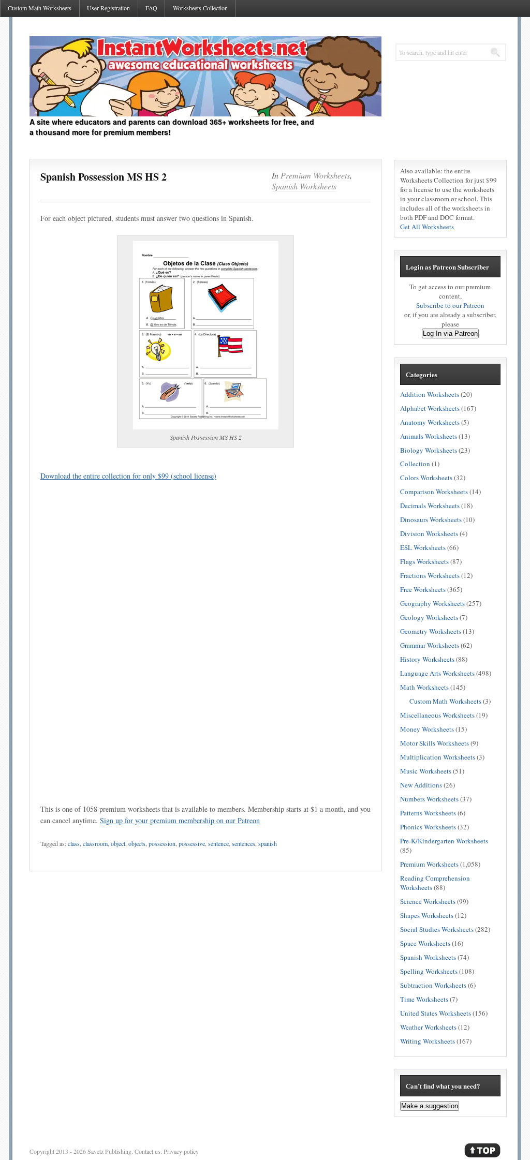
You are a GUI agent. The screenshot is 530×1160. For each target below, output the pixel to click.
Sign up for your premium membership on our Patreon (180, 820)
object (118, 843)
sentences (243, 843)
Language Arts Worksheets (437, 673)
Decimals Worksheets (430, 505)
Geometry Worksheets (430, 631)
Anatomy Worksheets (430, 422)
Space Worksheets (425, 943)
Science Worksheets (427, 901)
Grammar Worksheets (429, 645)
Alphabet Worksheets (430, 408)
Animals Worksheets (428, 436)
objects (136, 843)
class (74, 843)
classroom (95, 843)
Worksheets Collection (200, 8)
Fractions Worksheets (430, 575)
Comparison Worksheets (434, 491)
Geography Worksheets (432, 603)
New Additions (421, 785)
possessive (192, 843)
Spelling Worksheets (429, 971)
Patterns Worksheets (428, 812)
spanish (267, 843)
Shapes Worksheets (426, 915)
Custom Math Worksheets (39, 8)
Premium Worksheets (315, 175)
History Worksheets (427, 659)
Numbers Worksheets (429, 799)
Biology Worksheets (428, 450)
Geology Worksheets (429, 617)
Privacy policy (181, 1151)
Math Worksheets (424, 687)
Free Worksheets (423, 589)
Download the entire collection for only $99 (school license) (128, 476)
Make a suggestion (429, 1106)
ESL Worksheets (423, 547)
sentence (218, 843)
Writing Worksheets (427, 1041)
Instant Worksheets (205, 76)
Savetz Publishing (109, 1151)
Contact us (147, 1151)
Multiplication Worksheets (437, 757)
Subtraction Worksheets (433, 985)
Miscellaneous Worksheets (437, 715)
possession (162, 843)
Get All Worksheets (427, 226)
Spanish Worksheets (304, 186)
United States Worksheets (435, 1013)
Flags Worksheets (424, 561)
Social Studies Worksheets (437, 929)
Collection (415, 463)
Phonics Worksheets (428, 826)
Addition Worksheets (429, 394)
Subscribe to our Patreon (450, 305)
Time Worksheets (424, 999)
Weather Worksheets (428, 1027)
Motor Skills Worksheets (434, 743)
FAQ (151, 8)
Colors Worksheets (426, 477)
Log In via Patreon (450, 333)
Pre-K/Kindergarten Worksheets (444, 840)
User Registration (108, 8)
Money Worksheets (427, 729)
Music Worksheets (425, 771)
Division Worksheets (429, 533)
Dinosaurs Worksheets (431, 519)
